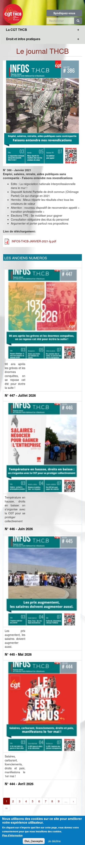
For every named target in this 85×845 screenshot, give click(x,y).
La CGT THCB (16, 29)
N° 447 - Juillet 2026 (20, 395)
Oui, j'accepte (34, 841)
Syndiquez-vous (64, 13)
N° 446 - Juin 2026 (19, 528)
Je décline (54, 841)
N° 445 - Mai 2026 (18, 654)
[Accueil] (13, 13)
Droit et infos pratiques (23, 39)
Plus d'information (12, 835)
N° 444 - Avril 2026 (19, 783)
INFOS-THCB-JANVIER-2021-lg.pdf (34, 241)
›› (7, 808)
